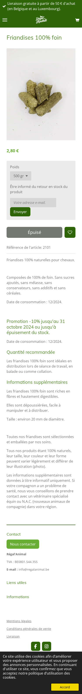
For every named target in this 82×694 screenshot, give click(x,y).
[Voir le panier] (77, 20)
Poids (14, 167)
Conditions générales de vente (29, 629)
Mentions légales (19, 621)
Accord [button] (65, 687)
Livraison (13, 636)
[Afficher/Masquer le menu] (5, 20)
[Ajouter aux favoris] (70, 232)
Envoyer (20, 211)
